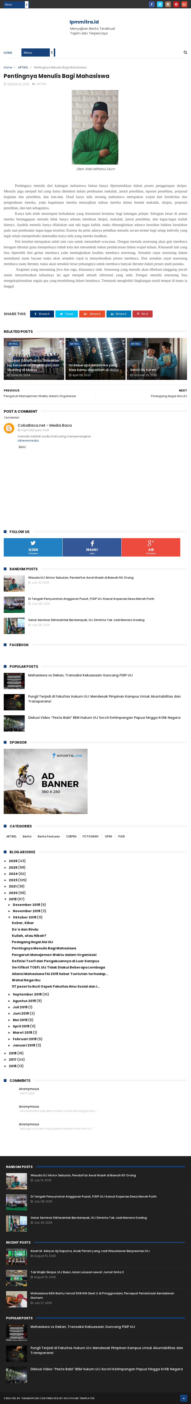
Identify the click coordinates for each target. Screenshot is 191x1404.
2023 (13, 880)
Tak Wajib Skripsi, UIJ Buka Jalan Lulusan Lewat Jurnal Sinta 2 (77, 1272)
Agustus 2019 (25, 1001)
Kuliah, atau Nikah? (29, 935)
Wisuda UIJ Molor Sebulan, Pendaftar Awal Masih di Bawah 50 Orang (80, 577)
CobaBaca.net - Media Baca (45, 425)
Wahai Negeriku (26, 980)
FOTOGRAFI (91, 836)
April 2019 (21, 1026)
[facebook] (152, 4)
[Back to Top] (183, 1398)
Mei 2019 (20, 1020)
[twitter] (160, 4)
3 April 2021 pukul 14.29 (34, 430)
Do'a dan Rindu (25, 929)
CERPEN (71, 836)
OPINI (108, 836)
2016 (13, 1066)
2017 (13, 1059)
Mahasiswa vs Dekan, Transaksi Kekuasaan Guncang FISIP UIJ (80, 675)
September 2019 (27, 994)
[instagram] (168, 4)
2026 (13, 861)
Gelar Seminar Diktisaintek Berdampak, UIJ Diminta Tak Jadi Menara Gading (86, 620)
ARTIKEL (23, 67)
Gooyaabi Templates (79, 1398)
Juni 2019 (21, 1013)
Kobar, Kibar (23, 923)
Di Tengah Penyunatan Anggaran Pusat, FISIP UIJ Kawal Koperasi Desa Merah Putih (91, 599)
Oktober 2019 (25, 917)
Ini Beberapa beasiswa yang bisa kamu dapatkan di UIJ (93, 367)
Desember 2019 (27, 904)
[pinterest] (176, 4)
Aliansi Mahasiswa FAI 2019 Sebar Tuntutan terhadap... (60, 974)
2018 (13, 1053)
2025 (13, 867)
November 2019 (27, 911)
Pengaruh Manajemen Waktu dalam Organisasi (54, 954)
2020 (13, 893)
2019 (13, 899)
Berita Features (49, 836)
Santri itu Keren (143, 370)
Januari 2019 (24, 1045)
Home (8, 53)
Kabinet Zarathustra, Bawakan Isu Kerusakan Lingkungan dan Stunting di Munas (33, 365)
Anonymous (29, 1089)
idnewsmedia (28, 440)
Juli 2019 (20, 1007)
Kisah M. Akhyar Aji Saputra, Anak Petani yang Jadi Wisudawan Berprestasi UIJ (90, 1251)
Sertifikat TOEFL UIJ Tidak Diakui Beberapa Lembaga (58, 967)
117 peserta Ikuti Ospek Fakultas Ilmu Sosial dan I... (56, 986)
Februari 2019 (25, 1039)
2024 (13, 873)
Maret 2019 (23, 1032)
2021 (13, 886)
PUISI (121, 836)
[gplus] (184, 4)
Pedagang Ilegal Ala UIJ (32, 942)
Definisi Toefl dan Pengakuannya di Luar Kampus (55, 961)
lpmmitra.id (84, 22)
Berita (27, 836)
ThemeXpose (30, 1398)
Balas (22, 447)
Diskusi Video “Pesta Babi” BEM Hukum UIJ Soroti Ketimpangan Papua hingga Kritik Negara (104, 717)
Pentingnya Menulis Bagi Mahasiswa (44, 948)
